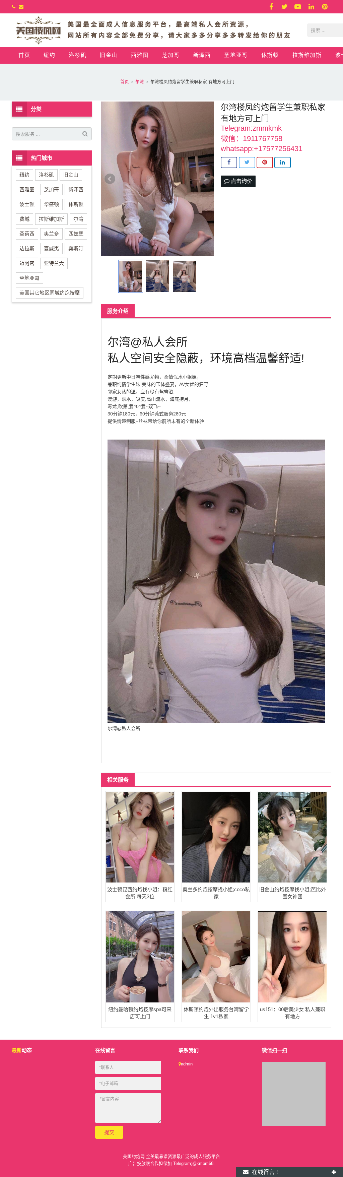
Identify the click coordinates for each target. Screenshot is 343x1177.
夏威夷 (51, 248)
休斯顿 (75, 204)
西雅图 (27, 189)
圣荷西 (27, 234)
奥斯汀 (75, 248)
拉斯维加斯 (51, 219)
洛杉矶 (46, 175)
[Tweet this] (247, 162)
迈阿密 (27, 263)
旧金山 (70, 175)
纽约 (24, 175)
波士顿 (27, 204)
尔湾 (78, 219)
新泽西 (75, 189)
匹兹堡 (75, 234)
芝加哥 (51, 189)
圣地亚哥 (29, 278)
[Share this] (229, 162)
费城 (24, 219)
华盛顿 (51, 204)
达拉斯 (27, 248)
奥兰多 (51, 234)
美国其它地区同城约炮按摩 (49, 293)
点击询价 (240, 181)
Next (205, 179)
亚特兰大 (54, 263)
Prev (110, 179)
